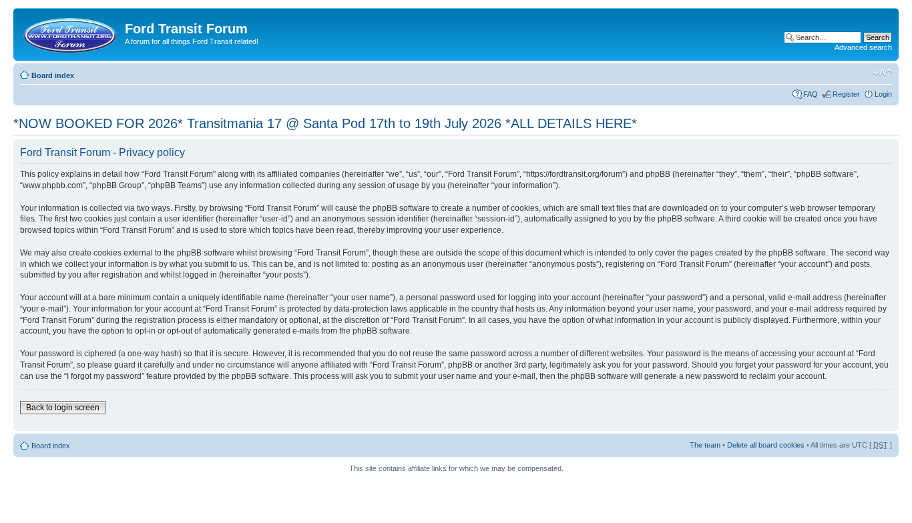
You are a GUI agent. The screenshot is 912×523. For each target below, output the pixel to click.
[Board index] (71, 32)
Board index (52, 75)
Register (846, 94)
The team (705, 445)
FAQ (810, 94)
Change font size (882, 73)
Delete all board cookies (766, 445)
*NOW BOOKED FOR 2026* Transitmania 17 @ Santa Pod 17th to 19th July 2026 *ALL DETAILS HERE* (325, 123)
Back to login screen (62, 407)
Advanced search (863, 47)
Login (883, 94)
